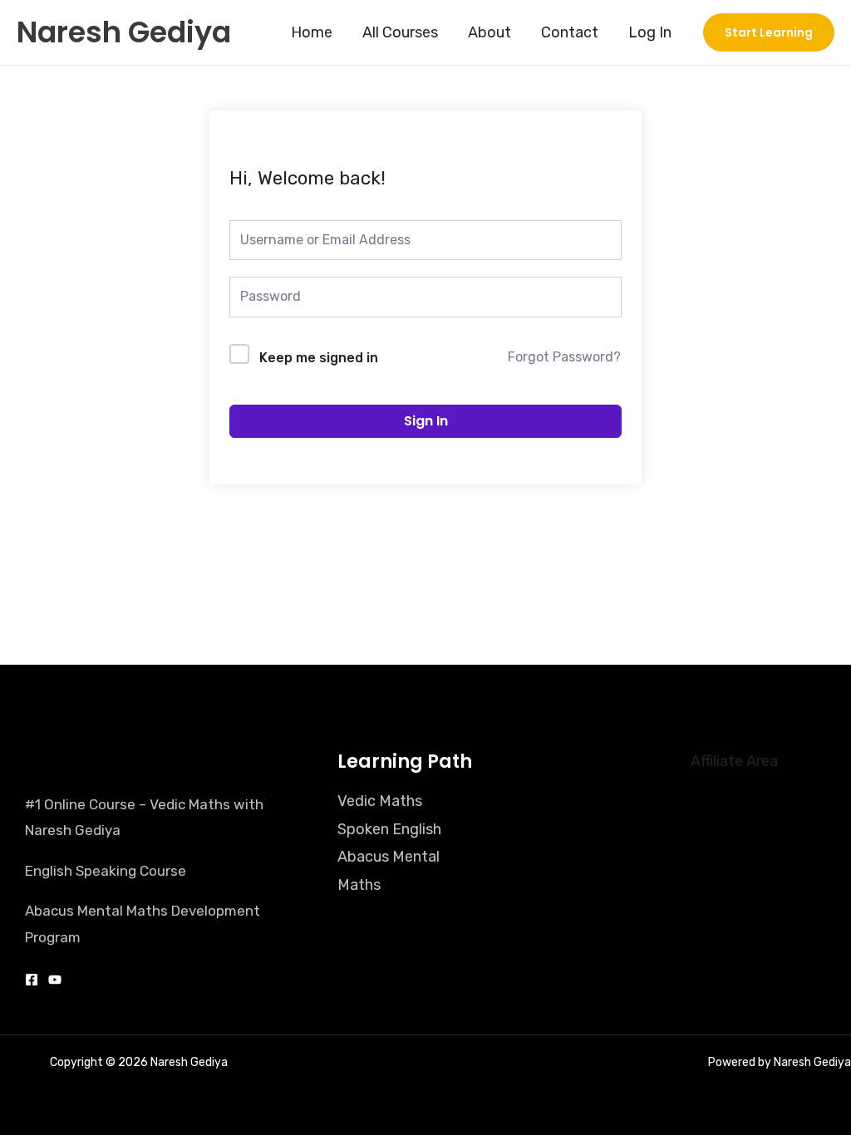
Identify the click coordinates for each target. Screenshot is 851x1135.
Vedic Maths (379, 801)
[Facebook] (31, 979)
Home (311, 32)
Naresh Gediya (124, 32)
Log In (649, 32)
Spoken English (389, 829)
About (489, 32)
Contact (569, 32)
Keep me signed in (318, 358)
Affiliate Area (734, 761)
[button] (768, 32)
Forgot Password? (564, 357)
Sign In (426, 420)
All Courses (400, 32)
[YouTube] (54, 979)
